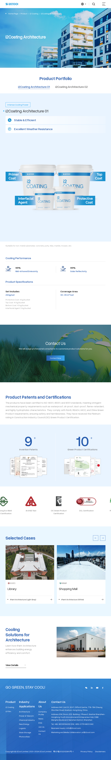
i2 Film (8, 711)
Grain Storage (25, 732)
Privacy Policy (87, 751)
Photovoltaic (24, 736)
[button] (95, 538)
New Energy (24, 724)
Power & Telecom (26, 716)
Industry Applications (27, 704)
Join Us (41, 727)
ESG (40, 723)
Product (24, 13)
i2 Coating (10, 707)
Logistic (22, 728)
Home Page (13, 13)
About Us (42, 704)
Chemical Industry (27, 720)
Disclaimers (100, 751)
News (40, 718)
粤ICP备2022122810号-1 (63, 751)
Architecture (24, 711)
